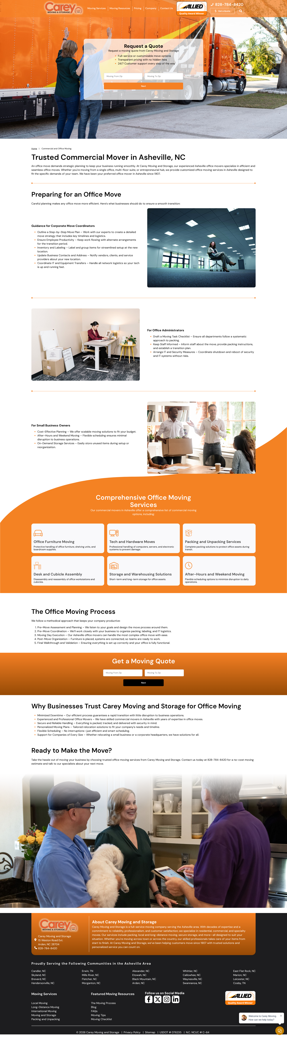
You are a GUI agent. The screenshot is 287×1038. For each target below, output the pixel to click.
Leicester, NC (241, 979)
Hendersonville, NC (42, 983)
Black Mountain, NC (144, 979)
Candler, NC (38, 971)
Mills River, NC (90, 975)
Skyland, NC (38, 975)
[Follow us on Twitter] (157, 1002)
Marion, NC (240, 975)
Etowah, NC (139, 975)
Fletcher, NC (89, 979)
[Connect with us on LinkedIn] (175, 1002)
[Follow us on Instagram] (166, 1002)
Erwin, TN (87, 971)
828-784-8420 (47, 948)
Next (143, 86)
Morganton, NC (91, 983)
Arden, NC (138, 983)
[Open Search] (241, 11)
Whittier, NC (190, 971)
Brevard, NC (38, 979)
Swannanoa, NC (192, 983)
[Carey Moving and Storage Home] (63, 8)
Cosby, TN (239, 983)
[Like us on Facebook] (148, 1002)
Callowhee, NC (192, 975)
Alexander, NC (140, 971)
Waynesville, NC (192, 979)
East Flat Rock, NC (244, 971)
